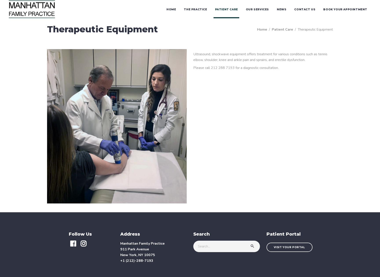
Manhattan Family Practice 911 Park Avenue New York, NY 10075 (142, 249)
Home (262, 29)
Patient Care (282, 29)
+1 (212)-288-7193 (136, 260)
